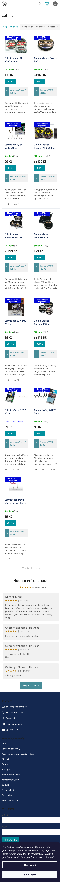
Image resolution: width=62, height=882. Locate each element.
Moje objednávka (10, 800)
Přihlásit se (10, 839)
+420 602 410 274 (14, 712)
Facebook (10, 718)
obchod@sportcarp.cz (16, 706)
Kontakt (5, 784)
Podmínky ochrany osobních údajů (35, 857)
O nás (4, 743)
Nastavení (30, 864)
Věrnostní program (11, 779)
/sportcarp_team (14, 724)
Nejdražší (40, 26)
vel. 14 (16, 469)
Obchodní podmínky (11, 748)
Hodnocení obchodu (31, 580)
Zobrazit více (31, 685)
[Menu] (55, 4)
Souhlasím (30, 874)
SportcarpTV (12, 729)
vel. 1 (36, 469)
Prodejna (6, 769)
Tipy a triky (7, 795)
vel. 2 (44, 469)
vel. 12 (7, 469)
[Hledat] (39, 4)
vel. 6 (7, 380)
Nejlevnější (27, 26)
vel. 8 (7, 204)
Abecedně (53, 26)
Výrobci (5, 759)
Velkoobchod (8, 790)
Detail (10, 81)
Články (5, 764)
